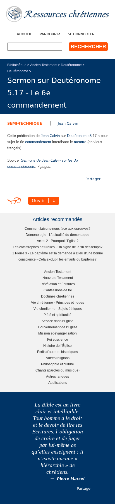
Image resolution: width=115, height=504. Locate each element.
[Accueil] (57, 14)
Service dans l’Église (57, 321)
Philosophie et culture (57, 364)
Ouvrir (38, 200)
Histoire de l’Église (57, 345)
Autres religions (58, 358)
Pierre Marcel (70, 479)
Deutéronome (71, 65)
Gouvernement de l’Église (57, 327)
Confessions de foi (58, 290)
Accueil (24, 34)
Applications (57, 382)
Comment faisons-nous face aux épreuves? (57, 228)
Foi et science (57, 339)
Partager (92, 179)
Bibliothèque (17, 65)
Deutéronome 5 (19, 71)
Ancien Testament (43, 65)
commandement (38, 142)
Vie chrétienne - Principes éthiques (57, 302)
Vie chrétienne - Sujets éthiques (57, 308)
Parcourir (50, 34)
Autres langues (57, 376)
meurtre (80, 142)
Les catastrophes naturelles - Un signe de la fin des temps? (57, 247)
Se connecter (81, 34)
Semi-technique (24, 123)
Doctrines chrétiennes (57, 296)
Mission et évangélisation (57, 333)
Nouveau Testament (57, 278)
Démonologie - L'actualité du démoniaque (57, 234)
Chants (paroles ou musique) (57, 370)
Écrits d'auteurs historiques (57, 352)
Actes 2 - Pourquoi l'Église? (57, 241)
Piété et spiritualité (57, 315)
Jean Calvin (68, 123)
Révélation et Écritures (57, 284)
